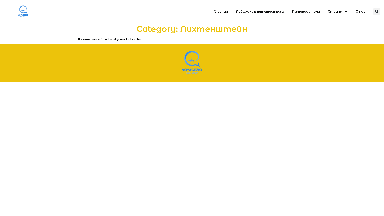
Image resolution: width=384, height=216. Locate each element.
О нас (360, 11)
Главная (221, 11)
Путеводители (306, 11)
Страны (335, 11)
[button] (376, 11)
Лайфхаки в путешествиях (260, 11)
